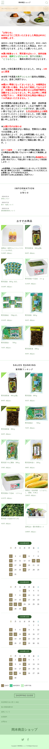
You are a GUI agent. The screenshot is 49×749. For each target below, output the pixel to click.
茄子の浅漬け (36, 56)
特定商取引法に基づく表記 (10, 702)
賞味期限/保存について (8, 210)
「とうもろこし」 (9, 59)
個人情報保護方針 (7, 707)
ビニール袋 (23, 108)
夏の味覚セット (10, 53)
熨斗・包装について (7, 204)
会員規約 (4, 717)
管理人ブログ (5, 198)
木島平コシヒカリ (23, 77)
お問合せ (4, 721)
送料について (5, 712)
